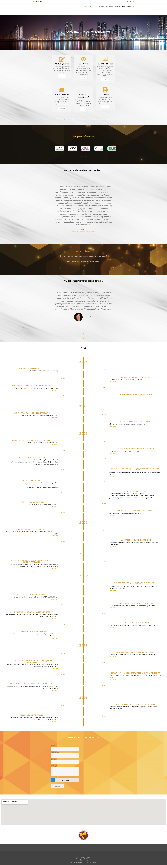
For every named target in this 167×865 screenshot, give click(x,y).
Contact (117, 6)
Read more (62, 76)
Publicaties (109, 6)
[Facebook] (127, 1)
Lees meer (54, 373)
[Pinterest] (133, 1)
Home (84, 6)
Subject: (54, 759)
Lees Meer (54, 417)
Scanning (101, 6)
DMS (95, 6)
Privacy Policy (93, 862)
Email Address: (56, 752)
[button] (53, 209)
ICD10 (89, 6)
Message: (54, 766)
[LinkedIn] (130, 1)
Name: (53, 746)
